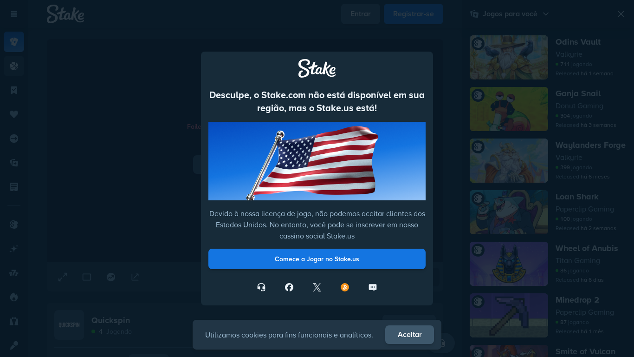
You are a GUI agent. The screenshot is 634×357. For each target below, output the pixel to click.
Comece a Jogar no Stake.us (317, 259)
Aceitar (410, 334)
